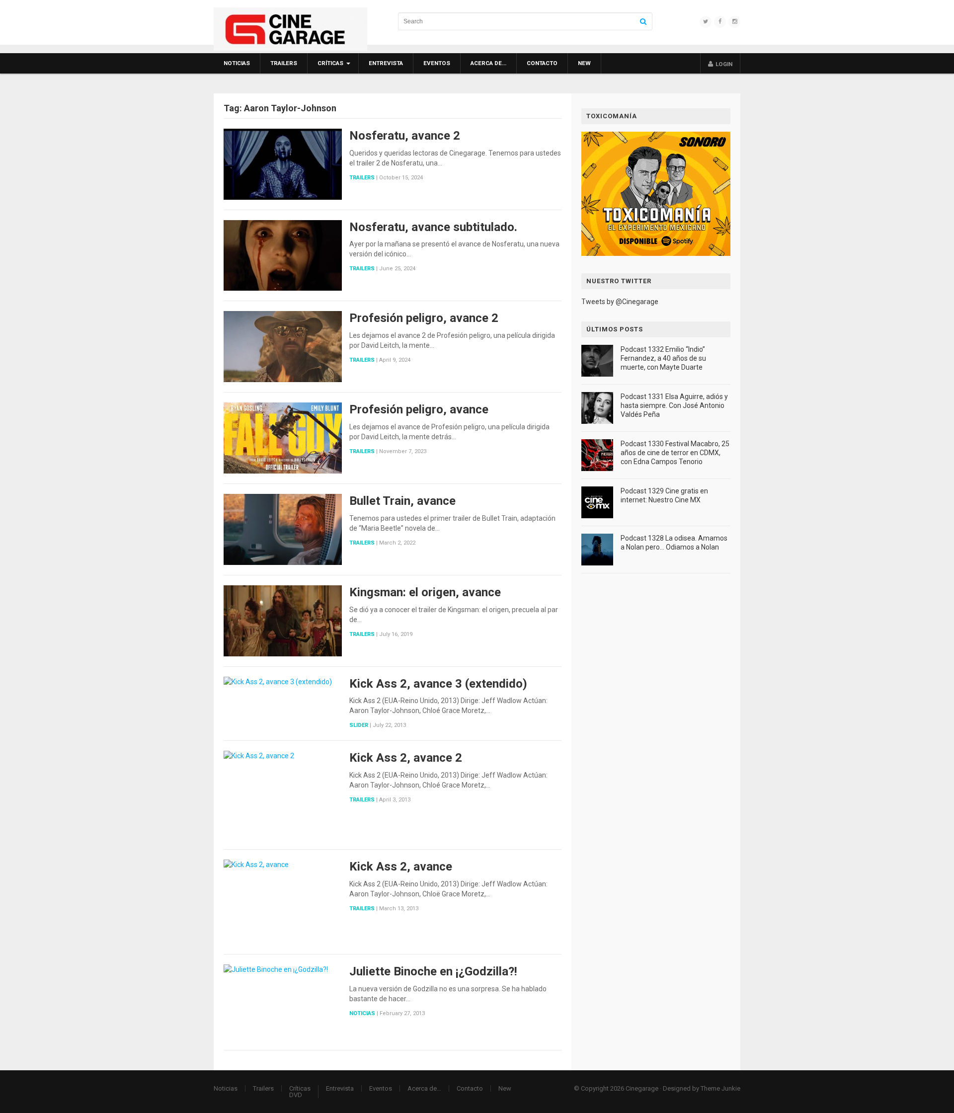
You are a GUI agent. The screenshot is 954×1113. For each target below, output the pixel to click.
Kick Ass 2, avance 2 (405, 758)
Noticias (237, 63)
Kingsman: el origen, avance (425, 592)
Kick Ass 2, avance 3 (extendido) (438, 684)
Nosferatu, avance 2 (404, 136)
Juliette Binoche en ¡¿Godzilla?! (433, 971)
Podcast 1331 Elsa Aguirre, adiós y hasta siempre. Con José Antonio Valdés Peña (674, 405)
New (584, 63)
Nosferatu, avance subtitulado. (433, 227)
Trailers (283, 63)
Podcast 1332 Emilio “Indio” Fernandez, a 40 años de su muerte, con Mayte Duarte (663, 358)
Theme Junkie (720, 1088)
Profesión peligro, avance (418, 409)
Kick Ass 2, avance (400, 867)
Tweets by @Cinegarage (619, 302)
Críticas (330, 63)
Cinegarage (642, 1088)
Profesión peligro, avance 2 (423, 318)
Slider (358, 725)
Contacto (542, 63)
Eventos (436, 63)
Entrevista (386, 63)
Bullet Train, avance (402, 501)
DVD (295, 1095)
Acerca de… (488, 63)
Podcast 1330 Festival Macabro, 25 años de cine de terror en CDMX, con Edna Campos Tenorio (675, 453)
